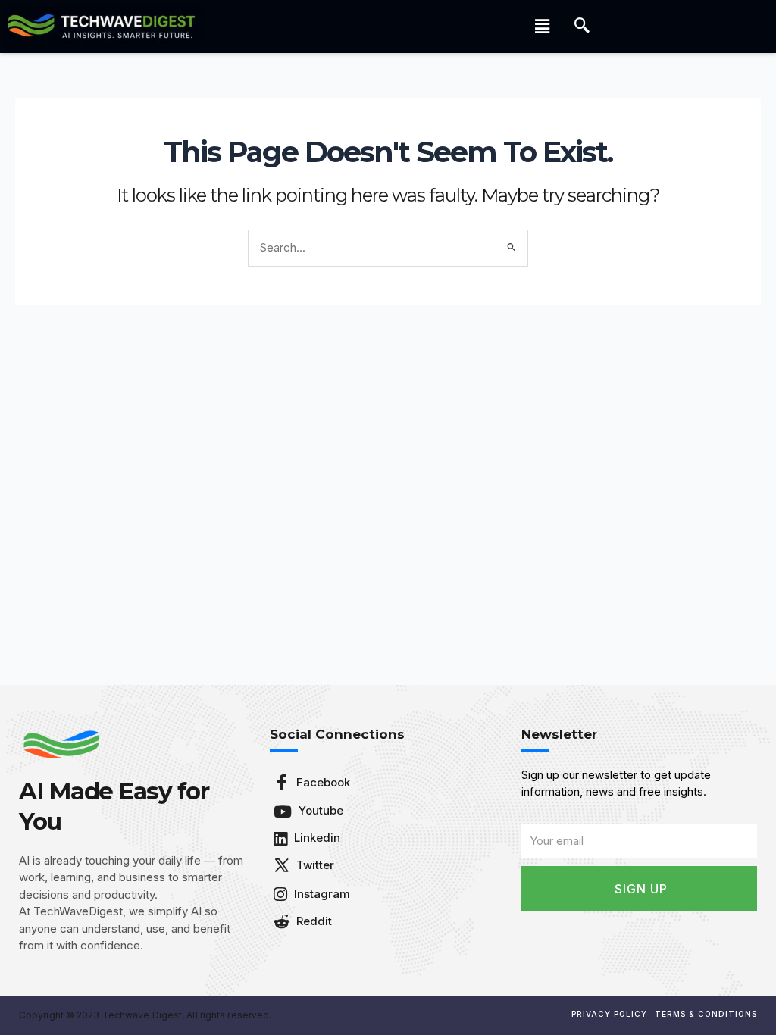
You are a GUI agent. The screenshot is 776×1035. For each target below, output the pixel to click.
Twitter (313, 865)
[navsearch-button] (582, 26)
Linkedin (315, 837)
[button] (542, 26)
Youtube (319, 810)
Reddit (312, 921)
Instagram (320, 893)
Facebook (321, 782)
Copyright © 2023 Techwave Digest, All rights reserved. (145, 1015)
